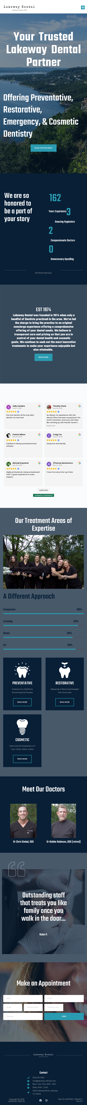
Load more (43, 490)
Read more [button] (51, 426)
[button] (83, 7)
